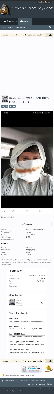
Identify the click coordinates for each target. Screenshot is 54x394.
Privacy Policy (48, 389)
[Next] (14, 106)
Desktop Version (38, 380)
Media (26, 21)
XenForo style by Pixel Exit (31, 391)
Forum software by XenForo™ (11, 391)
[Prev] (10, 106)
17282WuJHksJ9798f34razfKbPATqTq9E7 (20, 375)
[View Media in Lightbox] (6, 106)
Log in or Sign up (44, 2)
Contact (33, 384)
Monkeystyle (8, 381)
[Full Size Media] (3, 106)
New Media (20, 27)
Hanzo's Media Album (34, 229)
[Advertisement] (27, 65)
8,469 (43, 303)
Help (43, 384)
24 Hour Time (23, 381)
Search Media (7, 27)
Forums (10, 21)
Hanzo (3, 217)
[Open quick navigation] (50, 35)
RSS (50, 384)
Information (27, 224)
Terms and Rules (36, 389)
